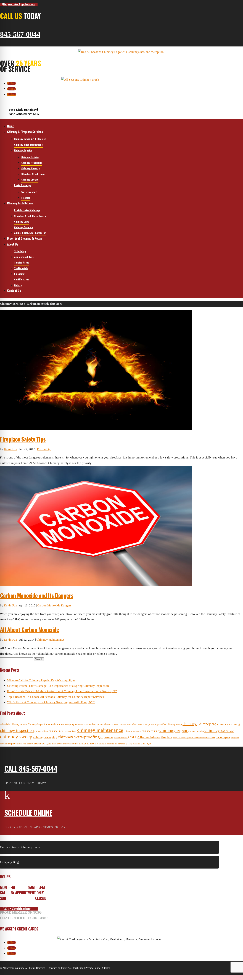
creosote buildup (121, 738)
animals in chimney (10, 724)
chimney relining (150, 730)
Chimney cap (206, 724)
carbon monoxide (98, 724)
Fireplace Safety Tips (23, 439)
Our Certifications (18, 909)
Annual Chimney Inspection (33, 724)
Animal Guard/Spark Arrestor (30, 232)
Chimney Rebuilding (31, 162)
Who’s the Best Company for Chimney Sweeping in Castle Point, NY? (51, 702)
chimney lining (70, 731)
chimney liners (56, 730)
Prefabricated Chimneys (27, 210)
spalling (129, 744)
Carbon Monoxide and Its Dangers (36, 595)
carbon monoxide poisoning (144, 724)
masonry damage (77, 743)
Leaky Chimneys (22, 185)
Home (10, 126)
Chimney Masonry (30, 168)
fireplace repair (220, 737)
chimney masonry (132, 731)
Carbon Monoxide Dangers (54, 605)
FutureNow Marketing (72, 968)
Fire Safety (44, 449)
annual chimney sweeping (61, 724)
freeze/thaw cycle (42, 743)
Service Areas (21, 262)
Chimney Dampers (23, 227)
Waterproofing (29, 192)
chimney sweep (16, 736)
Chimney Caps (21, 221)
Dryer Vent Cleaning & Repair (25, 238)
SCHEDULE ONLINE (28, 812)
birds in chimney (82, 724)
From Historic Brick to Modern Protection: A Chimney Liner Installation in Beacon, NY (62, 691)
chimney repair (173, 730)
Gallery (18, 285)
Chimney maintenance (50, 639)
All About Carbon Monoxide (29, 629)
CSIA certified (146, 737)
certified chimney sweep (170, 724)
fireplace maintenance (199, 737)
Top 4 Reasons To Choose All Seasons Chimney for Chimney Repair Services (55, 696)
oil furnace (120, 743)
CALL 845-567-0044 (30, 768)
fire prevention (14, 743)
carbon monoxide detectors (118, 724)
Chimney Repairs (23, 150)
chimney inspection (17, 730)
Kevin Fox (10, 449)
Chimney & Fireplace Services (25, 131)
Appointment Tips (24, 257)
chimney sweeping (45, 737)
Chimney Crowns (29, 179)
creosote (108, 737)
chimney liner (41, 731)
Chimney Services (11, 303)
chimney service (219, 730)
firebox (157, 738)
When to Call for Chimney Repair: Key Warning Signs (41, 680)
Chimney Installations (20, 203)
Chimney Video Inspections (28, 144)
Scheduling (20, 251)
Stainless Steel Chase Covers (30, 216)
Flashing (25, 197)
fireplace (166, 737)
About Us (12, 244)
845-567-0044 (20, 34)
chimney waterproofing (79, 736)
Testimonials (21, 268)
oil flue (110, 743)
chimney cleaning (228, 724)
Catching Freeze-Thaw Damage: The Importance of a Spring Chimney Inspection (58, 685)
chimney (190, 723)
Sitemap (106, 968)
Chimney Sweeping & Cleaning (30, 139)
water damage (142, 743)
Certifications (21, 279)
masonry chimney (60, 743)
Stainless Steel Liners (33, 174)
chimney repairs (196, 731)
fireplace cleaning (180, 738)
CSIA (132, 737)
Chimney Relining (30, 157)
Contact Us (14, 290)
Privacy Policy (92, 968)
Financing (19, 274)
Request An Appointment (19, 4)
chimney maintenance (100, 730)
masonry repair (96, 743)
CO (102, 738)
